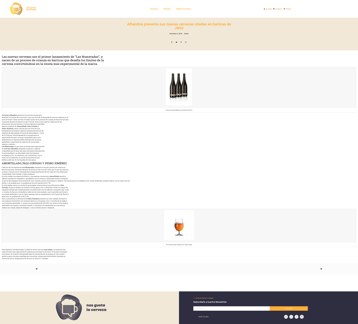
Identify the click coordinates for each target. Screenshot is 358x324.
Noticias (167, 9)
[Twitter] (286, 317)
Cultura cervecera (183, 9)
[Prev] (107, 269)
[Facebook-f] (297, 317)
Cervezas (154, 9)
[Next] (250, 269)
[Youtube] (302, 317)
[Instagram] (291, 317)
